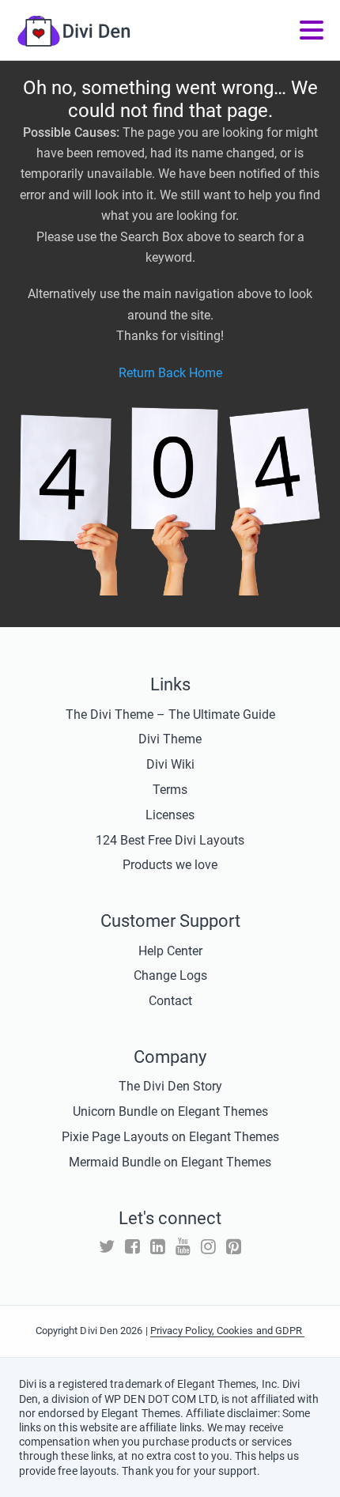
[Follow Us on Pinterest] (233, 1247)
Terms (170, 789)
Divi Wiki (170, 764)
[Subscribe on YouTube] (183, 1247)
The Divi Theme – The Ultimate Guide (170, 714)
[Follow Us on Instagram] (208, 1247)
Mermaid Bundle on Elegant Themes (170, 1162)
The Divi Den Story (170, 1086)
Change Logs (170, 975)
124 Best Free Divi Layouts (170, 840)
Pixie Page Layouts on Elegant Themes (170, 1136)
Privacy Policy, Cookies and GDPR (227, 1330)
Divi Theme (170, 739)
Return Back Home (170, 372)
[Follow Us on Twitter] (107, 1247)
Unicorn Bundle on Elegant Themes (170, 1111)
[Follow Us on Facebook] (132, 1247)
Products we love (170, 864)
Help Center (170, 950)
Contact (170, 1000)
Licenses (170, 814)
